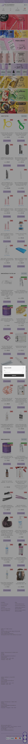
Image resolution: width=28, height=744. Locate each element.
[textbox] (13, 372)
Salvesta (14, 375)
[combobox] (14, 372)
